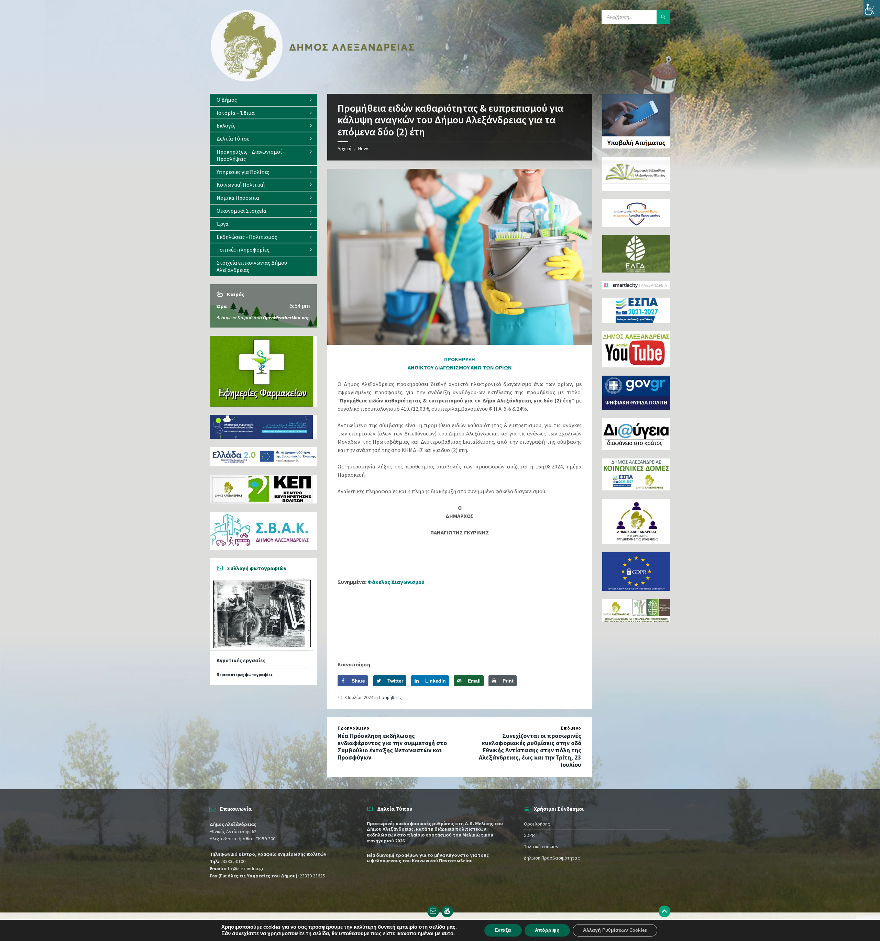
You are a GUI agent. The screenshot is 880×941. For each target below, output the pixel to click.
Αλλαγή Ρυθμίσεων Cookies (615, 930)
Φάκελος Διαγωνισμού (396, 581)
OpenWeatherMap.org (286, 317)
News (364, 148)
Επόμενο (571, 728)
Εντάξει (503, 930)
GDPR (529, 835)
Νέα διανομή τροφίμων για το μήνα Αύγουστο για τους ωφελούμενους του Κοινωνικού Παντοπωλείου (428, 858)
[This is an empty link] (664, 911)
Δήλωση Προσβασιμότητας (552, 858)
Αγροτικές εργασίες (241, 660)
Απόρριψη (547, 930)
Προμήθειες (390, 697)
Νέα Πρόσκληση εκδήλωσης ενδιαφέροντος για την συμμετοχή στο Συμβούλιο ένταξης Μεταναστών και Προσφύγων (392, 746)
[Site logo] (313, 80)
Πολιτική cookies (541, 846)
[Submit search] (663, 17)
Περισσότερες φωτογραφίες (245, 674)
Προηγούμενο (353, 728)
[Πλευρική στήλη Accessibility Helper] (872, 8)
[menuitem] (263, 100)
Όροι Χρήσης (537, 824)
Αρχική (344, 148)
